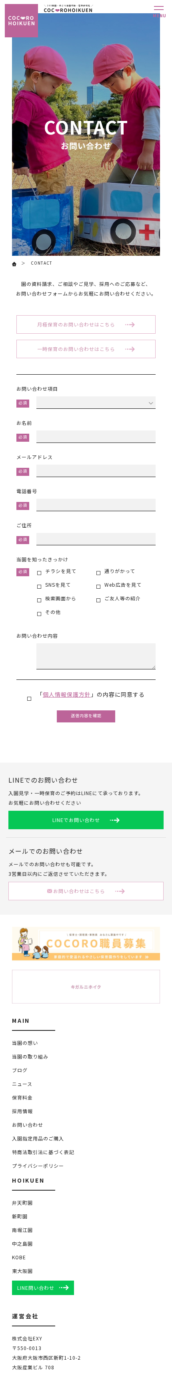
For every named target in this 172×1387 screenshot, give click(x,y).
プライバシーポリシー (38, 1166)
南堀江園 (22, 1230)
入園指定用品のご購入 (38, 1139)
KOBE (19, 1258)
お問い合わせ (27, 1125)
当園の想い (25, 1043)
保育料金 (22, 1098)
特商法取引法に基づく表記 (43, 1152)
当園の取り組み (30, 1057)
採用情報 (22, 1111)
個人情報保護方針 (67, 695)
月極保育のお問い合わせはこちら (76, 325)
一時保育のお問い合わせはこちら (76, 349)
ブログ (20, 1070)
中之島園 (22, 1244)
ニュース (22, 1084)
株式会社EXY (27, 1339)
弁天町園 (22, 1203)
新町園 (20, 1217)
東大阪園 (22, 1271)
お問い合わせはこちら (79, 891)
